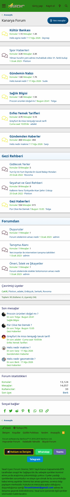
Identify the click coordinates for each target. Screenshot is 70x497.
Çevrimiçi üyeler (12, 286)
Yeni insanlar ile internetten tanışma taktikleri (32, 252)
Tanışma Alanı (19, 245)
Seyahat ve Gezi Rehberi (26, 183)
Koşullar (16, 432)
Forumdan (10, 221)
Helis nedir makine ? (20, 144)
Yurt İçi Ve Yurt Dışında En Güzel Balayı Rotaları (33, 171)
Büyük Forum (49, 441)
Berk (65, 392)
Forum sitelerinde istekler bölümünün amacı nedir (35, 271)
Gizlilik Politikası (31, 432)
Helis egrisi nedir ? (19, 37)
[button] (4, 6)
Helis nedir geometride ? (21, 358)
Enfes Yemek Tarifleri (25, 113)
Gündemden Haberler (25, 136)
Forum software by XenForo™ (27, 438)
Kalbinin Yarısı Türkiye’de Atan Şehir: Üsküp (31, 190)
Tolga (53, 100)
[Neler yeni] (59, 6)
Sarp (46, 144)
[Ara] (66, 6)
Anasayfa (55, 432)
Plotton (27, 61)
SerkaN (38, 291)
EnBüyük (28, 291)
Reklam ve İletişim (19, 451)
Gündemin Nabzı (21, 73)
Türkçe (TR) (21, 427)
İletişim (6, 432)
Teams (59, 451)
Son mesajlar (10, 308)
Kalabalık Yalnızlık (31, 441)
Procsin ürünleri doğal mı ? (23, 100)
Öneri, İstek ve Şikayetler (26, 263)
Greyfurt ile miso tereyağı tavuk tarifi (28, 120)
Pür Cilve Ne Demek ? (20, 209)
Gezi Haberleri (20, 201)
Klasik (8, 427)
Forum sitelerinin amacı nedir (24, 236)
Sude (45, 81)
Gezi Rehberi (12, 156)
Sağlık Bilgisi (18, 93)
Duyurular (16, 229)
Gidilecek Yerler (20, 164)
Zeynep (45, 37)
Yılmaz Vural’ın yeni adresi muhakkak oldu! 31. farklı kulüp (38, 57)
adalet (33, 123)
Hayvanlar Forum (11, 441)
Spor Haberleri (19, 50)
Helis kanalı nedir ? (19, 81)
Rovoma (28, 174)
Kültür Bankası (20, 30)
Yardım (44, 432)
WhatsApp (43, 451)
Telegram (35, 459)
